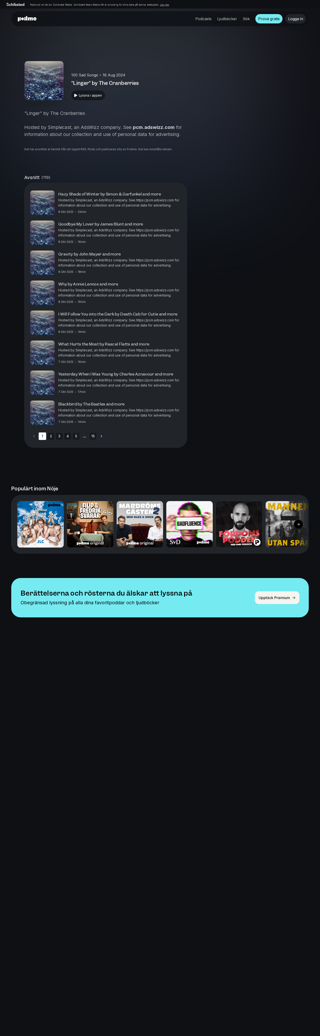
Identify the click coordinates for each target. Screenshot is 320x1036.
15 (93, 436)
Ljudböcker (227, 18)
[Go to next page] (101, 436)
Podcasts (203, 18)
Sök (246, 18)
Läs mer (164, 4)
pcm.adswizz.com (154, 127)
